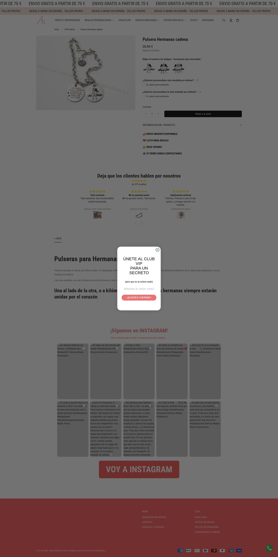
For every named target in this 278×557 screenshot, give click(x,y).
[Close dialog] (157, 250)
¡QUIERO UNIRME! (139, 297)
